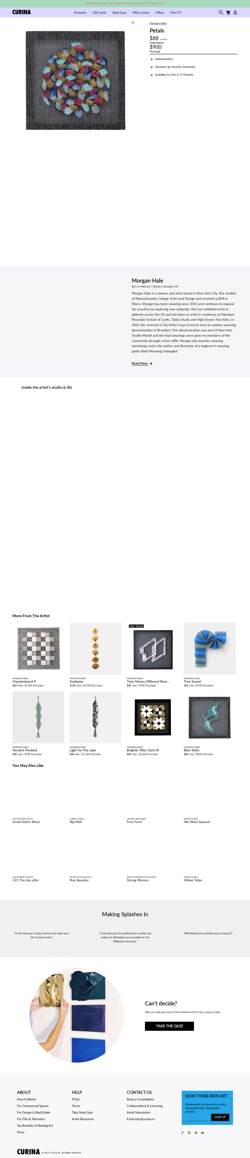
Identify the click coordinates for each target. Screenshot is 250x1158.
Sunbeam (76, 681)
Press (20, 1132)
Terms (76, 1106)
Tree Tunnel (192, 681)
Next (134, 79)
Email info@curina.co (141, 1119)
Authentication (164, 59)
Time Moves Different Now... (148, 681)
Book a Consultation (140, 1099)
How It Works (26, 1099)
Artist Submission (138, 1112)
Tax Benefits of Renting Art (35, 1125)
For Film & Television (31, 1119)
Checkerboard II (24, 681)
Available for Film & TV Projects (174, 74)
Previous (16, 79)
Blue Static (192, 750)
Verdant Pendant (24, 750)
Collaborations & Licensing (145, 1106)
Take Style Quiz (82, 1112)
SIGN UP (220, 1117)
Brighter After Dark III (143, 750)
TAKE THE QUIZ (169, 1026)
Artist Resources (83, 1119)
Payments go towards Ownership (175, 67)
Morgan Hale (158, 23)
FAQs (76, 1099)
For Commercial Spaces (32, 1106)
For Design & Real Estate (33, 1112)
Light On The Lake (83, 750)
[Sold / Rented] (153, 649)
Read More (140, 363)
